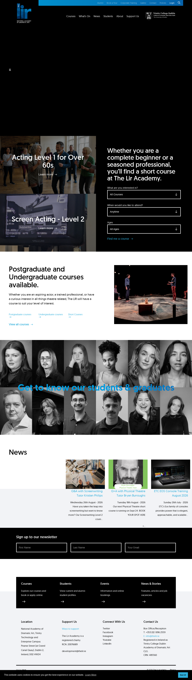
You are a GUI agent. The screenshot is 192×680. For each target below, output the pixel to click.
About (119, 16)
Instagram (108, 636)
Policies (163, 3)
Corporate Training (129, 3)
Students (108, 16)
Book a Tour (112, 3)
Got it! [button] (183, 675)
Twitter (106, 628)
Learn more (46, 174)
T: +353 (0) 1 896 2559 (154, 632)
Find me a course (118, 238)
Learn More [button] (90, 675)
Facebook (108, 632)
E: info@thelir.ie (151, 636)
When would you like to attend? (125, 205)
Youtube (107, 639)
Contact (153, 3)
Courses (70, 16)
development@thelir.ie (74, 651)
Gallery (143, 3)
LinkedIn (107, 643)
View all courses (19, 324)
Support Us (133, 16)
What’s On (84, 16)
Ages (110, 222)
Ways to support (70, 628)
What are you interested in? (122, 187)
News (97, 16)
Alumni (100, 3)
